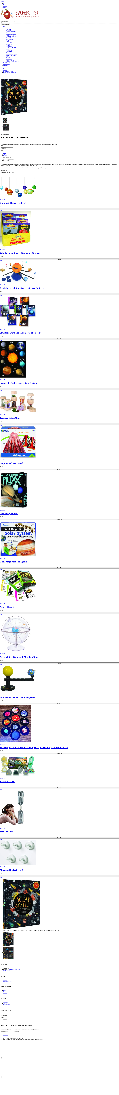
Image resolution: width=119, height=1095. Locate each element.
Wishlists (5, 980)
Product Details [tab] (8, 159)
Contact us (5, 1002)
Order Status (6, 991)
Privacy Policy (6, 1004)
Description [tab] (7, 157)
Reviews (6, 160)
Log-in (4, 990)
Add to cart (3, 148)
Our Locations (6, 970)
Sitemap (5, 1003)
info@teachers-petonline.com (14, 969)
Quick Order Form (7, 981)
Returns (5, 993)
